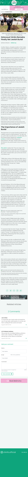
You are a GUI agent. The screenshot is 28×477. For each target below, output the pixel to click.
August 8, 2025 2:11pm (5, 338)
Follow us (24, 452)
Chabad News (8, 12)
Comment (4, 361)
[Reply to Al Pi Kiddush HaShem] (26, 338)
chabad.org (13, 43)
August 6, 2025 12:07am (6, 324)
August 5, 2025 (23, 12)
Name (2, 348)
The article (4, 148)
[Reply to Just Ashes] (26, 324)
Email (10, 355)
